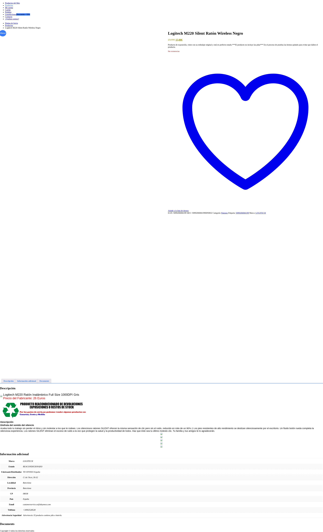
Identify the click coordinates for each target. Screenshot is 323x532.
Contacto (8, 17)
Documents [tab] (44, 381)
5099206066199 (242, 213)
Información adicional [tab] (26, 381)
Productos (9, 5)
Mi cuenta (9, 8)
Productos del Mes (12, 3)
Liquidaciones (10, 14)
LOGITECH (260, 213)
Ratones (224, 213)
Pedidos (8, 12)
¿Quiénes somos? (12, 19)
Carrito (8, 10)
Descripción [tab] (9, 381)
